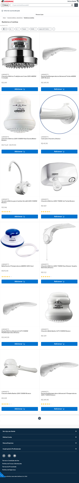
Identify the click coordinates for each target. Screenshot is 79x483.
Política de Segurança (9, 470)
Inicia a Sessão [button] (72, 1)
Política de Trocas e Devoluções (12, 463)
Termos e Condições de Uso (10, 460)
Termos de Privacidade (9, 466)
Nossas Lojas (39, 14)
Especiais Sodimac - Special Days (15, 17)
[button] (44, 5)
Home (4, 17)
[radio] (2, 211)
